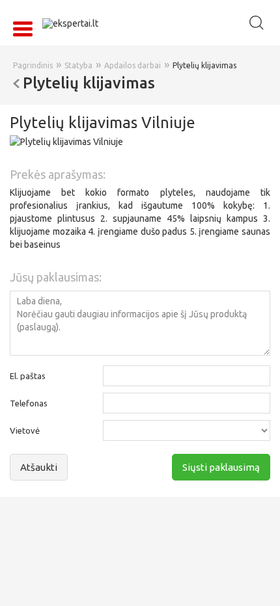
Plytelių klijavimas (204, 65)
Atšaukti (38, 467)
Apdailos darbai (132, 65)
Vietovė (25, 430)
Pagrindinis (33, 65)
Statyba (78, 65)
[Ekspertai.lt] (70, 23)
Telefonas (29, 403)
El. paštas (28, 375)
